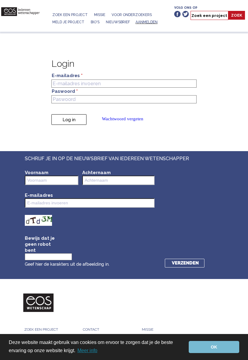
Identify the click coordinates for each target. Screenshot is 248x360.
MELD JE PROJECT (68, 22)
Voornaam (36, 172)
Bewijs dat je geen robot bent (40, 244)
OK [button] (214, 347)
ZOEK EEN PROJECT (70, 15)
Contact (91, 329)
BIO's (95, 22)
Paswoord (65, 91)
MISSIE (99, 15)
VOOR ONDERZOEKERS (132, 15)
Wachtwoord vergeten (122, 118)
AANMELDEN (146, 22)
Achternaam (96, 172)
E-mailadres (67, 75)
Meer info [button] (87, 350)
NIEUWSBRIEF (118, 22)
